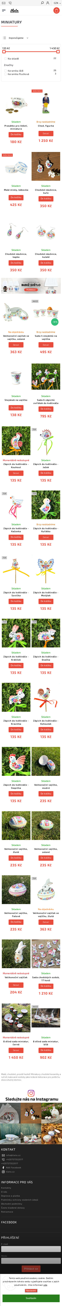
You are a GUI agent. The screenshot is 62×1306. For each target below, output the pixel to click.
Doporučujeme (16, 38)
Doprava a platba (10, 1195)
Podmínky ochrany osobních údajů (19, 1199)
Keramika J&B (32, 70)
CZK (56, 3)
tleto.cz (10, 1171)
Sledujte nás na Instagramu (31, 1099)
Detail (46, 133)
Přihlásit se (31, 1268)
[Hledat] (42, 3)
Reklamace (7, 1211)
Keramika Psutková (32, 73)
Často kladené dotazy (13, 1207)
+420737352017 (14, 1159)
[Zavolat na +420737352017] (11, 2)
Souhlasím (31, 1298)
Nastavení (31, 1290)
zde (45, 1285)
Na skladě (32, 58)
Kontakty (6, 1187)
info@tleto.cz (13, 1155)
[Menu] (3, 9)
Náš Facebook (13, 1167)
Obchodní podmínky (11, 1203)
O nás (4, 1191)
